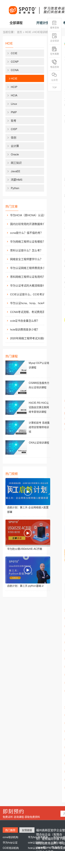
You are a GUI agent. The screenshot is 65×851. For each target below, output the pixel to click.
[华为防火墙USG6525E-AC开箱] (27, 533)
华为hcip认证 (10, 842)
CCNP (15, 61)
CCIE (14, 53)
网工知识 (16, 163)
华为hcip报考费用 (38, 837)
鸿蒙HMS (16, 179)
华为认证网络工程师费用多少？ (29, 268)
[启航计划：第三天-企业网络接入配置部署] (27, 491)
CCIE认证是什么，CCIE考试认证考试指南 (30, 294)
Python (15, 188)
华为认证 (58, 842)
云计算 (15, 146)
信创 (13, 137)
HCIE (28, 32)
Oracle (15, 154)
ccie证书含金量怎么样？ (24, 320)
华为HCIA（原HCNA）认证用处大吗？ (30, 215)
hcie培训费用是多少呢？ (24, 329)
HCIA (14, 95)
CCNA (15, 70)
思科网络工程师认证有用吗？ (27, 276)
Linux (14, 104)
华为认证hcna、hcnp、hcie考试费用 (30, 303)
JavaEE (15, 171)
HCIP (14, 87)
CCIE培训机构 (11, 848)
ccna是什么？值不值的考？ (26, 233)
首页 (19, 32)
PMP (14, 112)
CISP (14, 129)
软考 (13, 120)
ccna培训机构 (10, 837)
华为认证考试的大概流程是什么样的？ (30, 285)
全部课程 (16, 22)
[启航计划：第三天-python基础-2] (27, 570)
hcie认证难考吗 (36, 848)
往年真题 (54, 53)
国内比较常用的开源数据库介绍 (29, 224)
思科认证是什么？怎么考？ (26, 250)
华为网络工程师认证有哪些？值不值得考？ (30, 241)
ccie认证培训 (35, 842)
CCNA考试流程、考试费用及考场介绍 (30, 312)
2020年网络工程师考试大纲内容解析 (30, 338)
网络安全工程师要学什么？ (26, 259)
